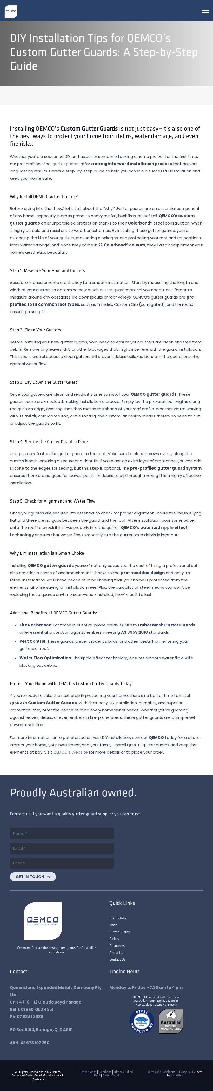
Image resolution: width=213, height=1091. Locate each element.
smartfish (177, 1075)
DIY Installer (118, 918)
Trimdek (119, 1072)
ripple (167, 527)
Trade (113, 925)
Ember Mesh (88, 1072)
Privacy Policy (186, 1072)
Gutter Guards (119, 932)
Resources (117, 945)
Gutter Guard (111, 1075)
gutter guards (65, 163)
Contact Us (117, 959)
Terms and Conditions (161, 1072)
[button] (205, 10)
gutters (66, 237)
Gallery (114, 938)
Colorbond (105, 1072)
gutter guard (112, 290)
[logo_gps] (11, 12)
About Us (116, 952)
